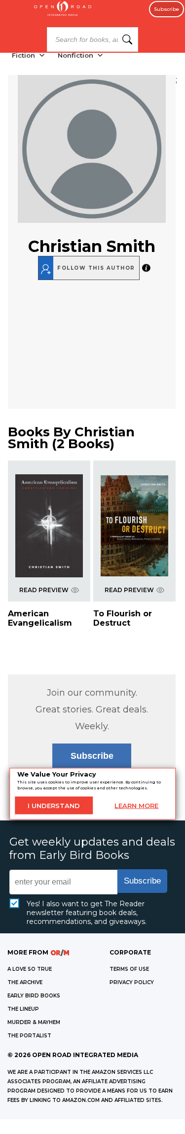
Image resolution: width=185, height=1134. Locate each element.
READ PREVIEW (44, 590)
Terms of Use (129, 969)
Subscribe (166, 9)
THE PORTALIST (29, 1035)
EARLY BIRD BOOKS (33, 995)
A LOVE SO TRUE (29, 969)
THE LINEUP (23, 1009)
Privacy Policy (132, 982)
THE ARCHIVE (24, 982)
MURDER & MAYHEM (33, 1022)
